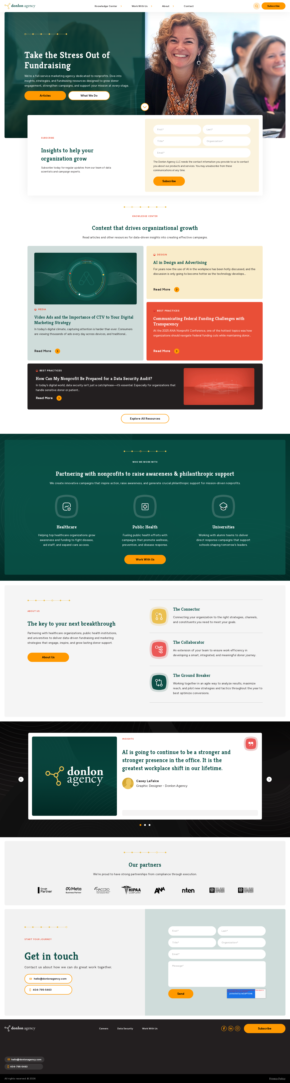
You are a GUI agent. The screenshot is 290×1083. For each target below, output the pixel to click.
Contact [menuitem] (189, 6)
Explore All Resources (145, 418)
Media (42, 309)
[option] (145, 776)
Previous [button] (21, 779)
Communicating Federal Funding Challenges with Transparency (198, 321)
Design (162, 254)
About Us (48, 657)
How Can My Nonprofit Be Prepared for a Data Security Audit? (94, 378)
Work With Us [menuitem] (140, 6)
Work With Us (145, 559)
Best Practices (168, 310)
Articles (45, 95)
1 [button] (140, 825)
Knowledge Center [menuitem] (106, 6)
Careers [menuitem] (103, 1028)
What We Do (89, 95)
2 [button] (145, 825)
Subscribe (273, 6)
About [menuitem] (165, 6)
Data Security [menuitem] (125, 1028)
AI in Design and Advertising (180, 262)
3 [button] (149, 825)
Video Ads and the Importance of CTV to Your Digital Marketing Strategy (84, 320)
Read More (42, 351)
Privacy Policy (277, 1078)
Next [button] (269, 779)
